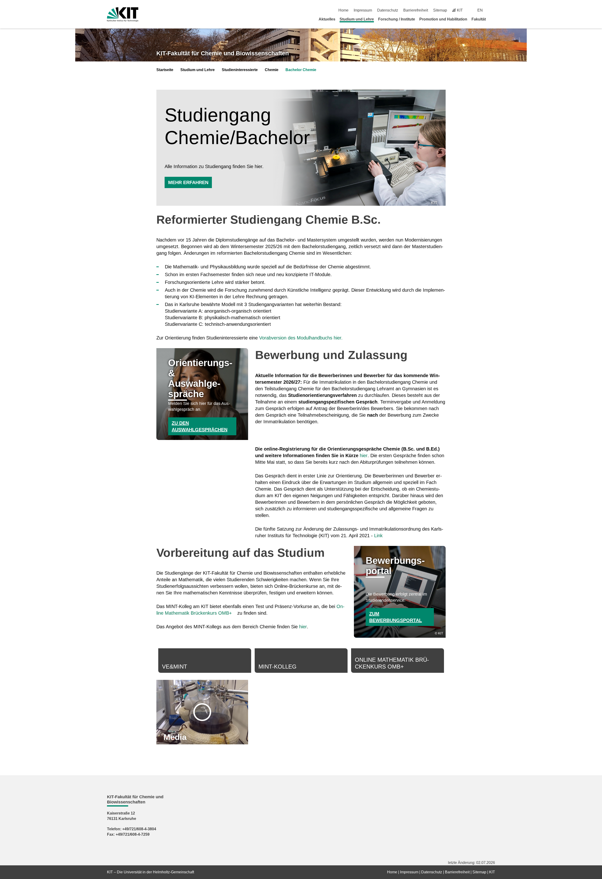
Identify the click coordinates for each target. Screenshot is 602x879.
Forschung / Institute (396, 19)
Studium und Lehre (357, 19)
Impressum (363, 10)
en (480, 10)
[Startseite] (493, 19)
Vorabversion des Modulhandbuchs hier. (301, 337)
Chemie (271, 70)
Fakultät (478, 19)
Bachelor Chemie (300, 70)
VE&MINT (174, 666)
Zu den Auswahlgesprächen (199, 426)
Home (343, 10)
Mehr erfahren (188, 182)
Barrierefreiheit (415, 10)
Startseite (164, 70)
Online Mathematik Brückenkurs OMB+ (392, 663)
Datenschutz (387, 10)
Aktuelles (327, 19)
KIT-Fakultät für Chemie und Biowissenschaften (222, 53)
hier (364, 455)
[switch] (493, 10)
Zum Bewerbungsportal (395, 617)
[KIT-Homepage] (122, 14)
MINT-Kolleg (277, 666)
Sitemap (440, 10)
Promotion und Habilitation (443, 19)
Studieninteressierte (240, 70)
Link (378, 535)
